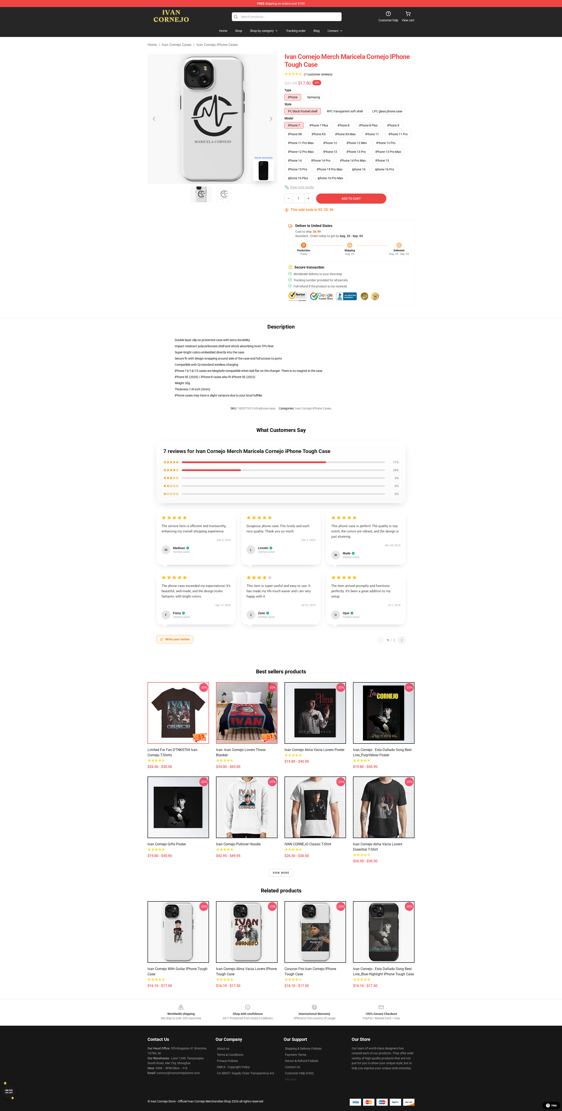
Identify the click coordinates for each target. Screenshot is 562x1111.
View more (281, 872)
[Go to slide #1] (201, 194)
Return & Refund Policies (301, 1061)
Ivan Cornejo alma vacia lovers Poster (314, 750)
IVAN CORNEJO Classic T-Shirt (308, 844)
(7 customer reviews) (318, 74)
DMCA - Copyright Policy (233, 1067)
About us (223, 1048)
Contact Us (292, 1067)
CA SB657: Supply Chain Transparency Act (245, 1073)
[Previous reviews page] (380, 640)
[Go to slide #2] (223, 194)
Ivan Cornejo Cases (176, 45)
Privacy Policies (227, 1061)
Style (288, 104)
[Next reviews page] (402, 640)
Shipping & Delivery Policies (303, 1048)
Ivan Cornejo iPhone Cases (217, 45)
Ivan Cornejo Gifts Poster (167, 844)
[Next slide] (270, 118)
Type (288, 90)
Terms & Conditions (230, 1054)
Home (152, 45)
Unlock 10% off (9, 1091)
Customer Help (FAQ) (299, 1073)
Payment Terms (295, 1054)
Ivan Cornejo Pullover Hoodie (238, 844)
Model (289, 118)
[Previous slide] (154, 118)
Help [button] (554, 1105)
